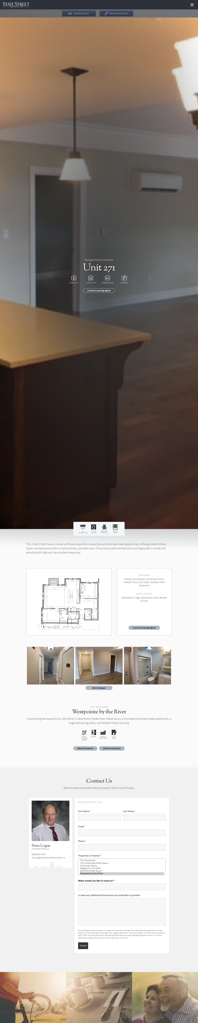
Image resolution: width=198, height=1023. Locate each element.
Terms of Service (121, 938)
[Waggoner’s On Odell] (122, 868)
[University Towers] (122, 866)
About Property (85, 748)
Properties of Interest (90, 855)
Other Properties (112, 748)
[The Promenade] (122, 860)
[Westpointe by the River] (122, 873)
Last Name (129, 811)
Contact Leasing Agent (99, 290)
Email (81, 826)
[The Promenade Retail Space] (122, 863)
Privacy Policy (105, 938)
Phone (82, 841)
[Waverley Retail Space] (122, 871)
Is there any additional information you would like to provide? (109, 895)
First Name (84, 811)
